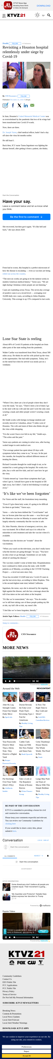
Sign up (46, 840)
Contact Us (7, 979)
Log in (40, 840)
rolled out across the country (14, 274)
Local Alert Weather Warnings (15, 1023)
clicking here (10, 824)
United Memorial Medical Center (31, 116)
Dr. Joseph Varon (10, 132)
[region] (26, 873)
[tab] (10, 856)
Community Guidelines (12, 976)
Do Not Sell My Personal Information (18, 997)
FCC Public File (9, 988)
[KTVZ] (18, 15)
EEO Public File (9, 982)
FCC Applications (10, 985)
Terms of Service (9, 994)
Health (22, 616)
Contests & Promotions (12, 1014)
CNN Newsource (11, 96)
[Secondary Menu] (6, 15)
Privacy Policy (8, 991)
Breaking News (9, 1011)
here (14, 831)
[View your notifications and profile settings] (47, 855)
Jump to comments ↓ (11, 623)
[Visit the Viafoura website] (44, 905)
